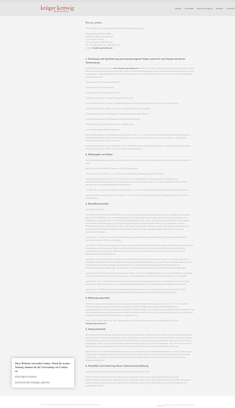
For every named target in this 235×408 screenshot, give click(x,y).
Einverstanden (26, 376)
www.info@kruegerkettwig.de (125, 68)
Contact (230, 8)
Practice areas (205, 8)
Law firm (189, 8)
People (219, 8)
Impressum (169, 405)
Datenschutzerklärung (32, 382)
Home (178, 8)
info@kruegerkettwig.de (102, 48)
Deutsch (160, 405)
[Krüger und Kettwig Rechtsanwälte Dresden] (58, 9)
